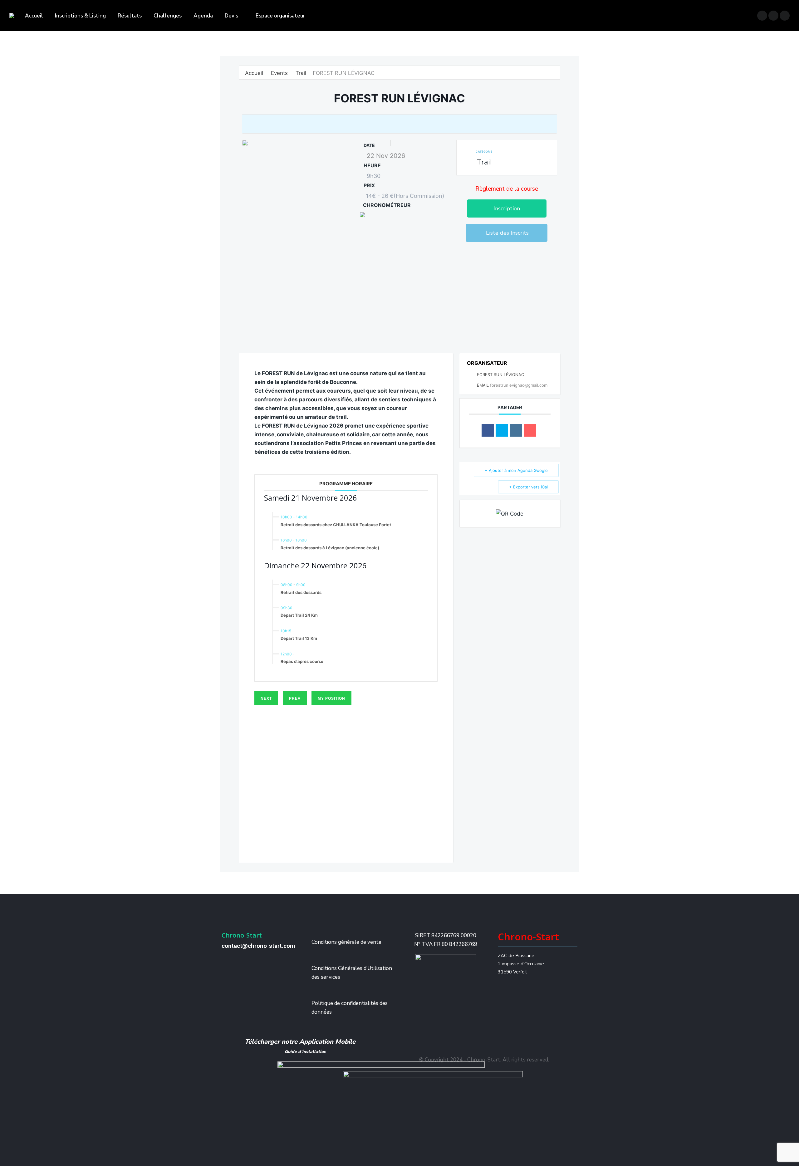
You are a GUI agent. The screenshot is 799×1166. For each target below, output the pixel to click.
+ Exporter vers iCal (528, 486)
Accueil (255, 73)
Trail (301, 73)
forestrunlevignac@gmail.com (518, 385)
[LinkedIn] (516, 430)
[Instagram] (514, 256)
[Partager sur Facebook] (488, 430)
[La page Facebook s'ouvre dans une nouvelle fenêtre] (762, 16)
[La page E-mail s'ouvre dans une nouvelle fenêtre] (785, 16)
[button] (507, 208)
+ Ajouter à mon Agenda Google (516, 470)
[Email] (530, 430)
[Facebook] (495, 256)
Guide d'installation (305, 1052)
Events (279, 73)
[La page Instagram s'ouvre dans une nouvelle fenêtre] (773, 16)
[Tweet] (502, 430)
